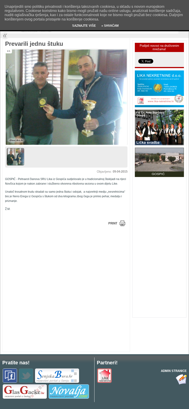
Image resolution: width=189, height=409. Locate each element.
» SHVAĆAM (109, 25)
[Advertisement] (42, 259)
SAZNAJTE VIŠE (84, 25)
